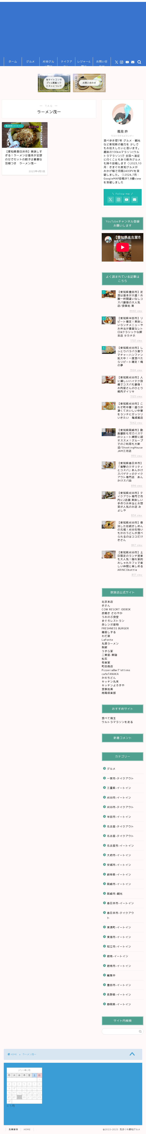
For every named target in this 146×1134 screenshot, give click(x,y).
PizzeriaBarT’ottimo (116, 670)
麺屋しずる (109, 632)
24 (14, 1097)
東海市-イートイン (119, 937)
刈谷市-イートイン (119, 797)
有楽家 (106, 662)
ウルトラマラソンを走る (117, 722)
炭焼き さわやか (113, 613)
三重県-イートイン (119, 788)
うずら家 (108, 651)
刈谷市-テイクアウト (120, 807)
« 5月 (11, 1106)
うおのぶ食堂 (111, 617)
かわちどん (109, 677)
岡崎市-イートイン (119, 884)
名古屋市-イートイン (120, 845)
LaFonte (107, 639)
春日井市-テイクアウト (120, 915)
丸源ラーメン (111, 643)
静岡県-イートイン (119, 1004)
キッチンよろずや (113, 685)
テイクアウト (66, 63)
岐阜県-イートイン (119, 874)
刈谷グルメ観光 (48, 63)
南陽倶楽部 (109, 693)
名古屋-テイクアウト (120, 826)
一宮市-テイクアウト (120, 778)
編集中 (111, 975)
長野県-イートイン (119, 994)
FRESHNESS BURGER (115, 628)
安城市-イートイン (119, 865)
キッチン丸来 (111, 681)
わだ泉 (106, 636)
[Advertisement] (73, 28)
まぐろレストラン (113, 620)
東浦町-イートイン (119, 927)
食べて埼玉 (109, 718)
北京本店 (107, 601)
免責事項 (13, 1129)
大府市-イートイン (119, 855)
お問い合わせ (102, 63)
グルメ (30, 61)
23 (9, 1097)
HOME (27, 1129)
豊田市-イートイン (119, 985)
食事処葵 (108, 689)
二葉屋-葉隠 (110, 655)
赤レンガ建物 (110, 624)
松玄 (105, 658)
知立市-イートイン (119, 946)
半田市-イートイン (119, 816)
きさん (106, 605)
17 (14, 1092)
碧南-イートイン (117, 956)
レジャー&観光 (84, 63)
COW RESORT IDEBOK (117, 609)
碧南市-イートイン (119, 966)
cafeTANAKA (111, 674)
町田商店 (108, 666)
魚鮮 (105, 647)
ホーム (13, 61)
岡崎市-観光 (115, 893)
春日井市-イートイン (120, 903)
